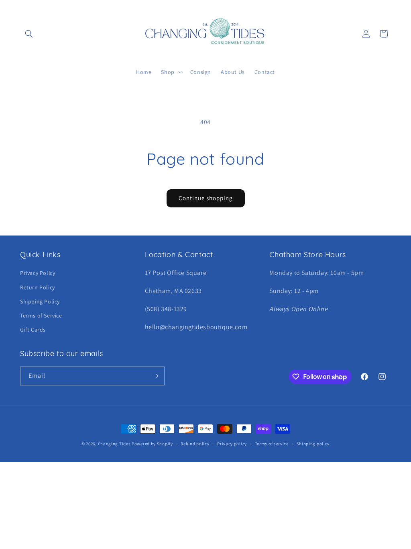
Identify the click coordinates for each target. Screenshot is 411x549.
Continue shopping (206, 198)
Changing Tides (114, 444)
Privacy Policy (37, 273)
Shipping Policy (40, 301)
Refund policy (195, 444)
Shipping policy (313, 444)
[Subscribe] (155, 376)
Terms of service (272, 444)
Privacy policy (232, 444)
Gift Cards (33, 329)
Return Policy (37, 287)
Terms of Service (41, 315)
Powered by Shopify (152, 444)
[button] (29, 34)
